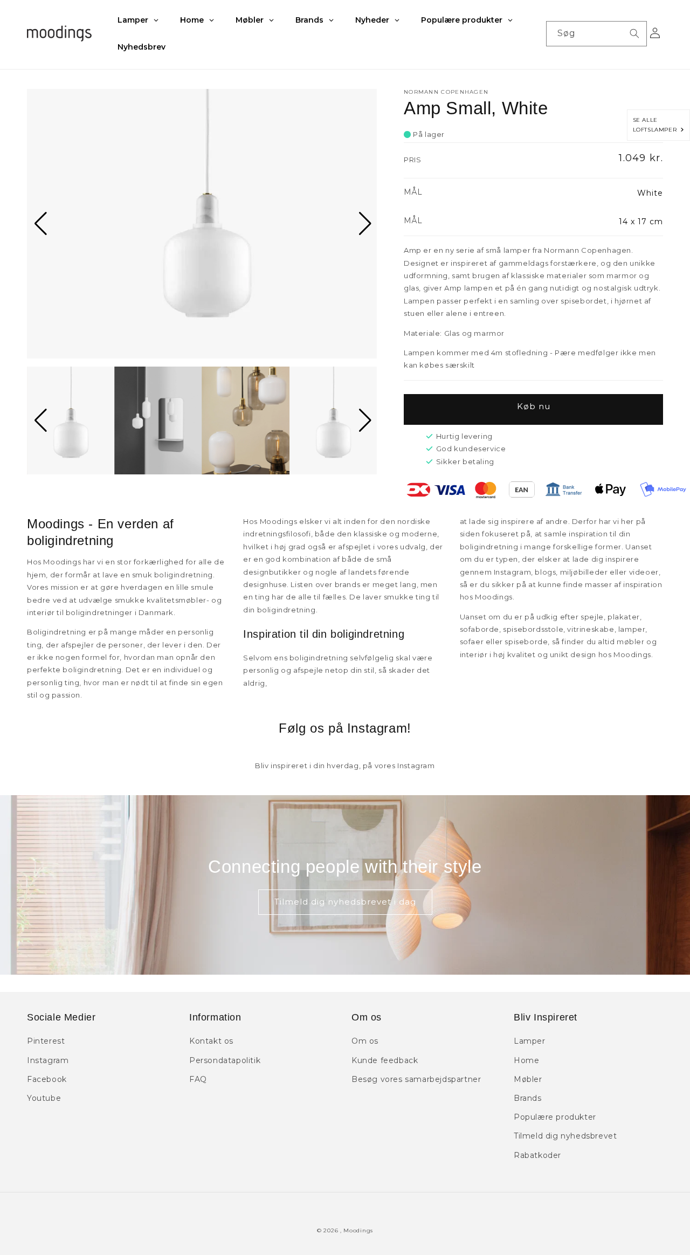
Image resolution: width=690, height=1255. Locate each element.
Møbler (528, 1079)
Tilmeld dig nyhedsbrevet (565, 1136)
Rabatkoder (537, 1155)
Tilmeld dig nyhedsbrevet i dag (345, 902)
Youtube (44, 1098)
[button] (39, 224)
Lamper (530, 1041)
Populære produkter (555, 1117)
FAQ (198, 1079)
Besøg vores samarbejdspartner (416, 1079)
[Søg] (634, 33)
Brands (528, 1098)
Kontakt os (211, 1041)
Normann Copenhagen (446, 91)
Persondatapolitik (224, 1060)
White (650, 193)
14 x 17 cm (641, 221)
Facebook (47, 1079)
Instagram (47, 1060)
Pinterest (46, 1041)
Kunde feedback (384, 1060)
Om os (364, 1041)
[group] (202, 223)
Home (526, 1060)
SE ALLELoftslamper (657, 124)
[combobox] (596, 34)
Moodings (358, 1230)
